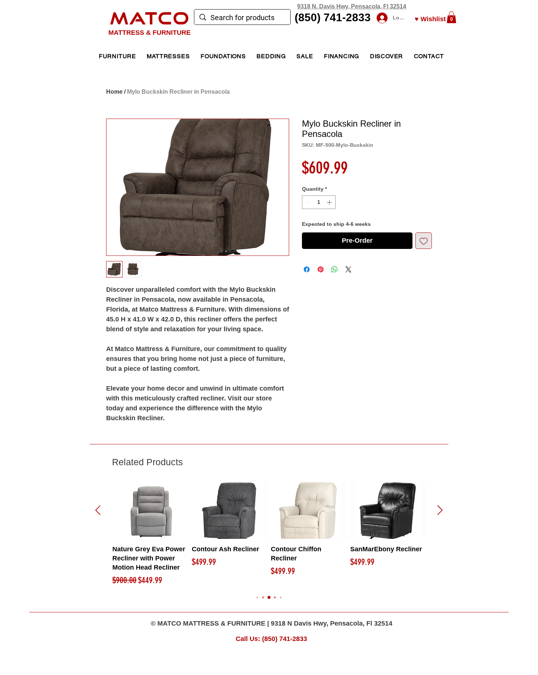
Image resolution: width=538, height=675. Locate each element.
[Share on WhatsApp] (334, 269)
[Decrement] (307, 202)
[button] (451, 17)
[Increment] (330, 202)
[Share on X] (348, 269)
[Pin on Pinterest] (320, 269)
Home (114, 92)
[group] (269, 534)
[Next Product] (440, 510)
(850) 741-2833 (333, 17)
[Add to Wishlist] (423, 240)
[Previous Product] (98, 510)
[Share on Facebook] (306, 269)
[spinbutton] (318, 202)
